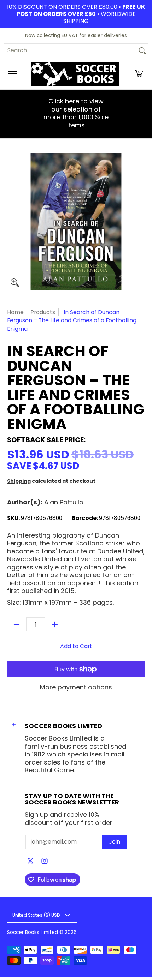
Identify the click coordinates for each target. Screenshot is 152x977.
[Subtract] (16, 624)
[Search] (142, 51)
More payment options (76, 687)
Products (42, 312)
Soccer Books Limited (32, 932)
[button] (139, 73)
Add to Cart (76, 646)
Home (15, 312)
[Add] (54, 624)
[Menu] (12, 73)
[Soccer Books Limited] (75, 74)
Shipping (19, 481)
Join (114, 842)
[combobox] (70, 51)
